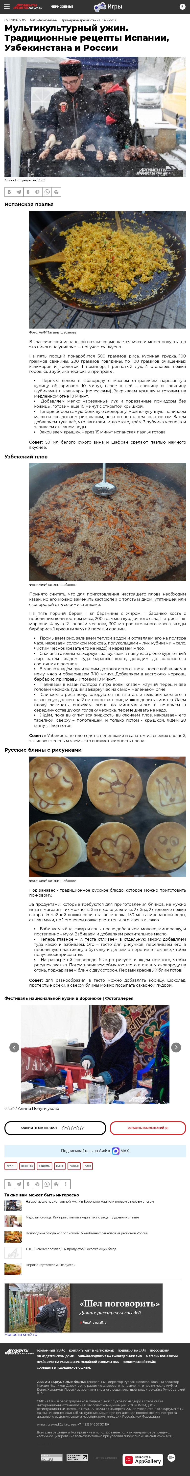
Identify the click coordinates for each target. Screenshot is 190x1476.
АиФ (41, 180)
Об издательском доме (55, 1356)
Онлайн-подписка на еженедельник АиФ (110, 1356)
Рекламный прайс (51, 1350)
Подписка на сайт (132, 1350)
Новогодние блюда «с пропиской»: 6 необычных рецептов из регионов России (87, 1233)
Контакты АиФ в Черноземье (91, 1350)
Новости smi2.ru (20, 1334)
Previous (14, 1047)
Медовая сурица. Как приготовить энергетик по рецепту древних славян (82, 1217)
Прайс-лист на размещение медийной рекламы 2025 (78, 1362)
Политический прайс (139, 1362)
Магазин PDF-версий (162, 1356)
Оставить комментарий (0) (148, 1128)
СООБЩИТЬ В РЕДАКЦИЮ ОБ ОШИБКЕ (64, 1367)
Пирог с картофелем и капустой (50, 1265)
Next (176, 1047)
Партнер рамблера (105, 1457)
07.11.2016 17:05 (15, 20)
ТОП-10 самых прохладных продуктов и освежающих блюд (71, 1249)
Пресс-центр (159, 1350)
